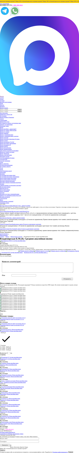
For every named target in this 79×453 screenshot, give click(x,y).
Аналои (2, 119)
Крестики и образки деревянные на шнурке (10, 182)
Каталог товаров (4, 108)
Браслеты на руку (4, 188)
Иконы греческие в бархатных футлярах (9, 139)
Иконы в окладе (4, 140)
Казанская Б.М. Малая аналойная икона (9, 370)
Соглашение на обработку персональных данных (11, 433)
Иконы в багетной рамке (6, 155)
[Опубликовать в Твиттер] (72, 251)
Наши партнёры (4, 235)
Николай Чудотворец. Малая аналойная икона (11, 376)
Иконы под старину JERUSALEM (8, 130)
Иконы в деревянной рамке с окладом (9, 136)
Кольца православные (5, 187)
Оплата (1, 99)
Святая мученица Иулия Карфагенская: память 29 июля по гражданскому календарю (20, 224)
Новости (2, 105)
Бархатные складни (4, 156)
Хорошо (70, 452)
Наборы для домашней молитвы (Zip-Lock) (10, 195)
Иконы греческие (4, 137)
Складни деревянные (5, 160)
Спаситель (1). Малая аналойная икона (9, 400)
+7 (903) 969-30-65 (17, 5)
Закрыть (2, 450)
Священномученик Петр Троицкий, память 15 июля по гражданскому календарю (19, 229)
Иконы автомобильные (5, 147)
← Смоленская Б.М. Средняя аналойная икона (11, 252)
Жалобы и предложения (6, 102)
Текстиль (2, 192)
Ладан (1, 169)
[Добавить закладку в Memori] (26, 251)
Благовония (3, 172)
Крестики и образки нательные (7, 181)
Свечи (1, 162)
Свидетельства (3, 198)
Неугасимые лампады (5, 166)
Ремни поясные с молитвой (6, 201)
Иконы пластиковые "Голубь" (7, 142)
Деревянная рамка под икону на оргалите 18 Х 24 (12, 325)
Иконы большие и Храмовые (7, 117)
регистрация (6, 3)
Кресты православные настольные (8, 178)
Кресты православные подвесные (8, 179)
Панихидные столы (4, 121)
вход (1, 3)
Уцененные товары (4, 202)
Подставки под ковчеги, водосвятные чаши (10, 123)
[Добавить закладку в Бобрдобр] (57, 251)
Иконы (1, 127)
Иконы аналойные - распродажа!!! (8, 129)
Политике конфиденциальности (60, 452)
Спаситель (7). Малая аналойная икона (9, 406)
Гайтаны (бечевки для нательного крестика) (10, 185)
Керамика (2, 174)
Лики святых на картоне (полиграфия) (9, 150)
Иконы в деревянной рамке (6, 134)
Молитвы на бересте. (5, 197)
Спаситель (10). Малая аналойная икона (9, 412)
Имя (3, 275)
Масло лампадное (4, 163)
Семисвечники (3, 120)
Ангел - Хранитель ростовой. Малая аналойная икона (13, 382)
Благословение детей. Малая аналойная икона (11, 423)
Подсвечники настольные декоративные (9, 176)
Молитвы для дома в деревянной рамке (9, 194)
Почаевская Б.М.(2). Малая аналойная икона (11, 331)
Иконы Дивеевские (4, 153)
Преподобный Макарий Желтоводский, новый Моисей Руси (14, 211)
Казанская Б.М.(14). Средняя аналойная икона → (36, 252)
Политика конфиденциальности (7, 432)
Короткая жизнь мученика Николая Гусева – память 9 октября (15, 205)
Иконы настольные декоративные (8, 143)
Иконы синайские (4, 133)
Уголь (1, 168)
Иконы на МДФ (4, 146)
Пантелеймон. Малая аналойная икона (9, 394)
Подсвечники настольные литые (7, 175)
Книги (1, 200)
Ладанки (2, 184)
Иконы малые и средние (16, 236)
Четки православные (5, 189)
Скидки (2, 97)
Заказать (5, 445)
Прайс (1, 103)
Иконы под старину (4, 132)
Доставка (2, 100)
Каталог (2, 96)
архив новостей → (4, 233)
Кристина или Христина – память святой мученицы (12, 218)
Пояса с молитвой (4, 191)
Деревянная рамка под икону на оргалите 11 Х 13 (12, 319)
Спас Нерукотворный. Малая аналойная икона (11, 388)
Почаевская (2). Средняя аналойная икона (10, 359)
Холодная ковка (4, 113)
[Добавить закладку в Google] (41, 251)
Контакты (2, 106)
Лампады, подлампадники (6, 124)
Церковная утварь (4, 126)
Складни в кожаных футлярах (7, 158)
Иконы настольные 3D (5, 145)
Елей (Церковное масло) (6, 171)
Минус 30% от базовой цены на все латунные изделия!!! (26, 1)
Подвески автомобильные (6, 165)
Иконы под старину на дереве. (7, 152)
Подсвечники (3, 116)
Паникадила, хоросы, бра (6, 114)
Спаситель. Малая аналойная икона (8, 364)
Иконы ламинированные (6, 149)
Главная (2, 236)
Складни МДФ (3, 159)
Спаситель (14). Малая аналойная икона (9, 417)
